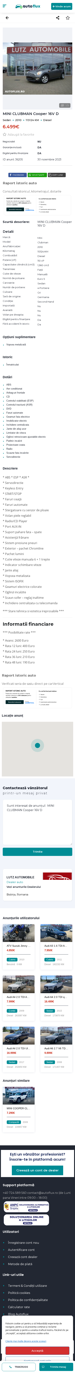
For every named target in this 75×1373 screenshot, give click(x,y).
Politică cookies (19, 1293)
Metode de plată (20, 1264)
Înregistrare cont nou (23, 1243)
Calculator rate (19, 1307)
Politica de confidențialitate (28, 1300)
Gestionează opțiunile (37, 1361)
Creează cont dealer (23, 1257)
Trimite (37, 851)
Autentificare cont (21, 1250)
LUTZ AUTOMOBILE (20, 877)
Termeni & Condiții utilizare (27, 1286)
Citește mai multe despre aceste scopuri (25, 1341)
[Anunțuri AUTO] (27, 6)
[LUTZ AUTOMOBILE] (57, 887)
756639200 (21, 1367)
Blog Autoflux (18, 1314)
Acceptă (37, 1350)
